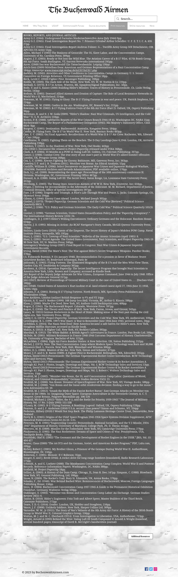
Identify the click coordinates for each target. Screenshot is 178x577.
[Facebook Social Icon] (146, 569)
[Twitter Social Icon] (151, 569)
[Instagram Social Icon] (155, 569)
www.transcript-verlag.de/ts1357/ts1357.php (70, 70)
